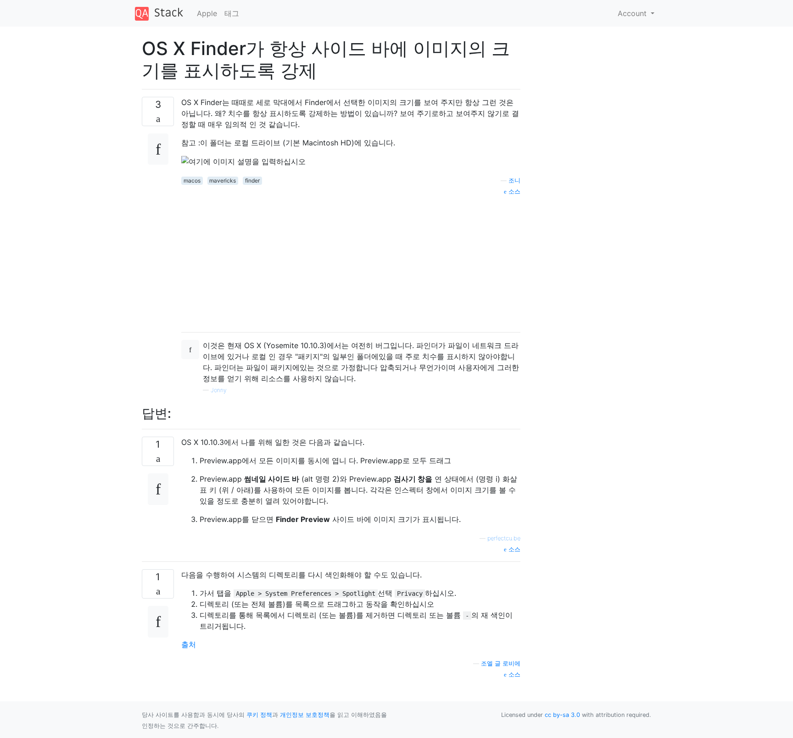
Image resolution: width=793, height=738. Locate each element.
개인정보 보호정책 (304, 714)
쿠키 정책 (259, 714)
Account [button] (633, 13)
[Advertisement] (350, 260)
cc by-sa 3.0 (562, 714)
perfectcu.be (503, 538)
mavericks (222, 180)
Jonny (219, 390)
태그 (231, 13)
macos (192, 180)
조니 (514, 180)
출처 (188, 644)
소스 (513, 191)
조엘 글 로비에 (500, 663)
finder (252, 180)
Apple (207, 13)
